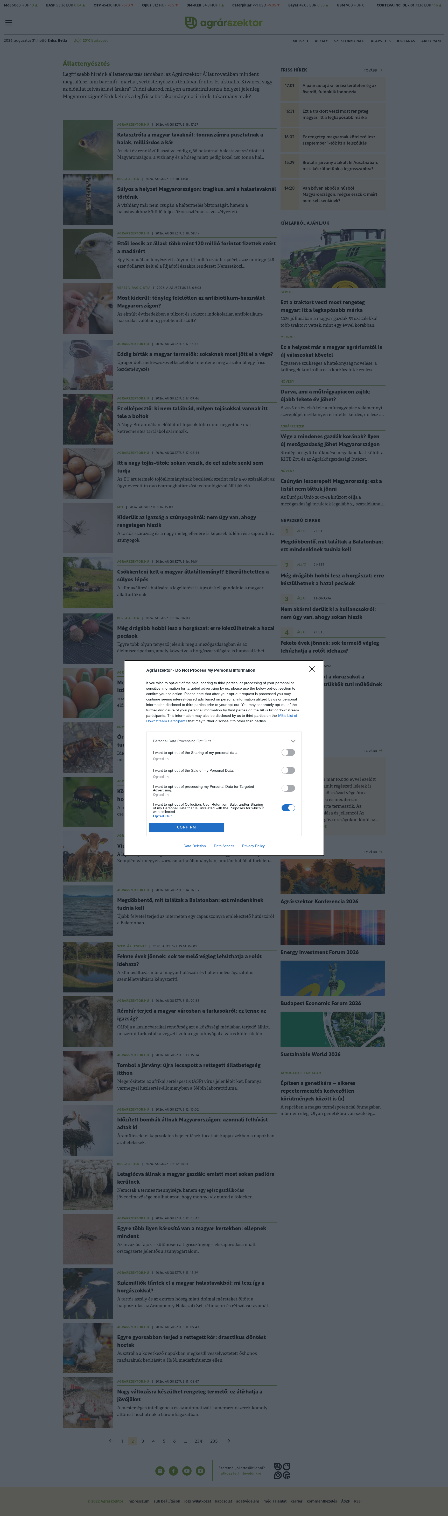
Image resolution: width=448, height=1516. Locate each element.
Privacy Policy (253, 846)
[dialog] (224, 758)
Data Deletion (195, 846)
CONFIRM (186, 827)
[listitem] (224, 741)
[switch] (288, 752)
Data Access (224, 846)
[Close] (314, 671)
